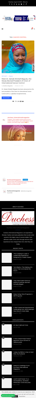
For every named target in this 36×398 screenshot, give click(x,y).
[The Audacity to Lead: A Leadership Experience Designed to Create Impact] (7, 258)
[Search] (34, 28)
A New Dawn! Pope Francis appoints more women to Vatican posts (22, 340)
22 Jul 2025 (9, 192)
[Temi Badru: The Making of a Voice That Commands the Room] (7, 271)
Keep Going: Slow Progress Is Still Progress (22, 295)
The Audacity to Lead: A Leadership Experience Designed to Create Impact (22, 255)
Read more (6, 97)
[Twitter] (11, 4)
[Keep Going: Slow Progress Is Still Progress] (7, 298)
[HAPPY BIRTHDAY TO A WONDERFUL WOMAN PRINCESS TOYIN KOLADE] (7, 383)
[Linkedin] (16, 4)
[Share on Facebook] (15, 101)
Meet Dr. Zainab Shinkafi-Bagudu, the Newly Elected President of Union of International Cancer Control (16, 81)
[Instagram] (14, 4)
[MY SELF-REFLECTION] (7, 329)
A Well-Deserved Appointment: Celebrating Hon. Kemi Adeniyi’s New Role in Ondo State (23, 309)
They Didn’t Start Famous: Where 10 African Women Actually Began (21, 282)
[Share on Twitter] (17, 101)
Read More (22, 396)
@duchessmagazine (26, 191)
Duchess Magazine (8, 85)
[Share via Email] (22, 101)
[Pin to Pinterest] (18, 101)
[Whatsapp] (23, 4)
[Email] (21, 4)
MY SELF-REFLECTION (20, 325)
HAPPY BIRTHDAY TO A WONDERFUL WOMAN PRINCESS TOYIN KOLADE (21, 380)
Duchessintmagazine (13, 191)
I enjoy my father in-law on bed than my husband (23, 353)
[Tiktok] (26, 4)
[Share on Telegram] (20, 101)
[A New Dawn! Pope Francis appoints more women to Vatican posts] (7, 343)
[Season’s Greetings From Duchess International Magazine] (7, 370)
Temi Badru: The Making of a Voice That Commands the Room (22, 268)
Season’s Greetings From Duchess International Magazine (21, 367)
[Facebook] (9, 4)
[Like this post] (13, 101)
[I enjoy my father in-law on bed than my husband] (7, 356)
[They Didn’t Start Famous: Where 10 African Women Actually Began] (7, 285)
